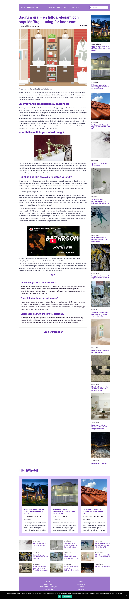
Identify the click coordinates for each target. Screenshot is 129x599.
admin (38, 516)
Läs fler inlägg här (53, 331)
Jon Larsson (36, 26)
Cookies (67, 7)
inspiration (27, 520)
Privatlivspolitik (67, 596)
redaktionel (83, 25)
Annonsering (51, 7)
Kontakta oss (75, 7)
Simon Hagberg (98, 516)
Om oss (59, 7)
